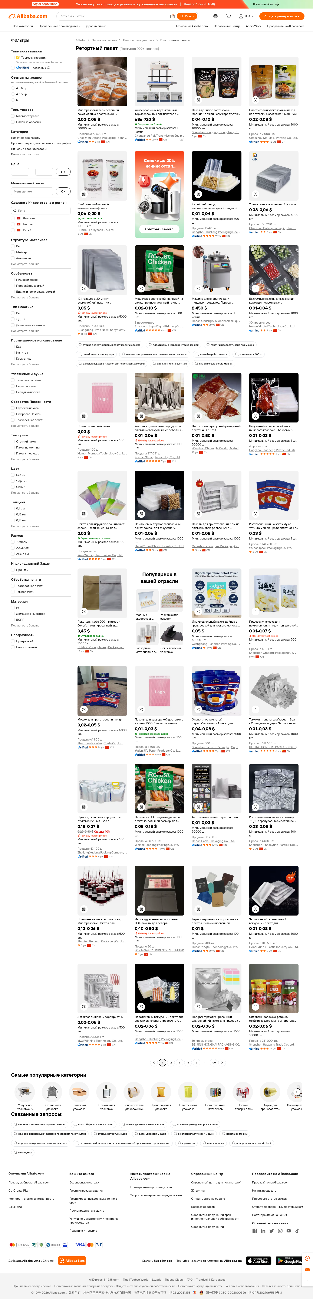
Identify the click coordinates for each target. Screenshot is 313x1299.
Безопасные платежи (84, 1182)
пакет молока (215, 1143)
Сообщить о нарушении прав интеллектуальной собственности (215, 1216)
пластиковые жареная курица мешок (175, 344)
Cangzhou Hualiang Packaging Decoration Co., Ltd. (216, 232)
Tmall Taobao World (135, 1279)
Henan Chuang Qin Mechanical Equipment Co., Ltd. (216, 321)
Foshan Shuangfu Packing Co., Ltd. (157, 457)
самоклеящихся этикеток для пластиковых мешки (114, 363)
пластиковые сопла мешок (215, 363)
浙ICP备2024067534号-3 (265, 1292)
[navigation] (41, 552)
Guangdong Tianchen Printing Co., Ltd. (216, 643)
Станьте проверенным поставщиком (277, 1206)
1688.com (112, 1279)
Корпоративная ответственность (31, 1198)
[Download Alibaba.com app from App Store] (258, 1260)
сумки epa (188, 1143)
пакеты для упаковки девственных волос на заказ (156, 354)
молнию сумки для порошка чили (197, 1124)
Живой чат (198, 1190)
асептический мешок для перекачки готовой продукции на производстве (125, 1143)
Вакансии (15, 1206)
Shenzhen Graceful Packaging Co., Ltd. (274, 652)
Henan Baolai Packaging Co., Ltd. (213, 841)
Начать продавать (264, 1190)
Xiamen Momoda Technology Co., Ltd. (102, 453)
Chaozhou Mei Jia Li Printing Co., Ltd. (273, 137)
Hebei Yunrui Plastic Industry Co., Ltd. (159, 546)
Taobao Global (174, 1279)
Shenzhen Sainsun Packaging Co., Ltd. (216, 747)
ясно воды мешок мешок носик (145, 1124)
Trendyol (202, 1279)
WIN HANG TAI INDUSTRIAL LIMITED (159, 950)
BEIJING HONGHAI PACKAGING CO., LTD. (274, 747)
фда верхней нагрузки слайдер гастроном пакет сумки (52, 1133)
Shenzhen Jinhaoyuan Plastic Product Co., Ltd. (274, 844)
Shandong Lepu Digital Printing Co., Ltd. (159, 326)
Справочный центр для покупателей (216, 1182)
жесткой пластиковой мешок (196, 1133)
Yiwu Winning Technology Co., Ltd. (100, 555)
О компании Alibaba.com (26, 1173)
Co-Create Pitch (19, 1190)
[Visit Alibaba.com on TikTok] (297, 1230)
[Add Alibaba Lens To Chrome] (72, 1260)
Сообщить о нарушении (207, 1226)
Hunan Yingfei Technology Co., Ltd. (272, 326)
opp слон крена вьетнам (172, 363)
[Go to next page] (222, 1062)
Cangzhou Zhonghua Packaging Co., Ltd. (216, 546)
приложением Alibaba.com (222, 1260)
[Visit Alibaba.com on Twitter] (271, 1230)
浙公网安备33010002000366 (226, 1292)
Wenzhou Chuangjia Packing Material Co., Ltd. (216, 448)
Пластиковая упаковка (138, 40)
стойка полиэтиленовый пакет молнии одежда (112, 344)
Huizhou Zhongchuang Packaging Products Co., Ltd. (102, 647)
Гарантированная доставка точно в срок (93, 1200)
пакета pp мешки (236, 1133)
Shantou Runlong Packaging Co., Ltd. (102, 941)
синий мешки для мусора (98, 354)
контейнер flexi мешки (213, 354)
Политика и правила (83, 1230)
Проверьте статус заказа (269, 1198)
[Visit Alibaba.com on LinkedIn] (263, 1230)
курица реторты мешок (112, 1133)
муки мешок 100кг (251, 354)
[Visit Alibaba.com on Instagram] (280, 1230)
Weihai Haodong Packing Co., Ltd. (157, 844)
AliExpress (96, 1279)
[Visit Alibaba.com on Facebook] (254, 1230)
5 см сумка (25, 1152)
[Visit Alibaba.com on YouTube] (288, 1230)
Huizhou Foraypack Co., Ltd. (96, 229)
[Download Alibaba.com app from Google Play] (290, 1260)
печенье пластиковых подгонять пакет (41, 1124)
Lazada (156, 1279)
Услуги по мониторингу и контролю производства (93, 1220)
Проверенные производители (151, 1187)
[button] (172, 16)
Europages (218, 1279)
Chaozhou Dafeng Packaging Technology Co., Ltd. (102, 137)
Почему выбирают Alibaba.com (29, 1182)
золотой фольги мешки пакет (96, 1124)
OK (63, 172)
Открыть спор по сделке (208, 1198)
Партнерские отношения (269, 1215)
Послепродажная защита (86, 1210)
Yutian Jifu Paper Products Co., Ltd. (158, 750)
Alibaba (80, 40)
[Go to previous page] (154, 1062)
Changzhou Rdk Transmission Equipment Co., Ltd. (159, 135)
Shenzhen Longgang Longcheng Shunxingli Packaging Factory (216, 132)
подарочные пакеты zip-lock (253, 1143)
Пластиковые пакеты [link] (175, 40)
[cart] (229, 17)
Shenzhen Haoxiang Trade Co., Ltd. (100, 743)
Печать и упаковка (104, 40)
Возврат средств (203, 1206)
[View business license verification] (195, 1292)
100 (213, 1062)
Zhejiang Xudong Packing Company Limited (102, 852)
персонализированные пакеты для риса (42, 1143)
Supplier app (163, 1260)
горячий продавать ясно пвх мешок (232, 344)
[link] (307, 1258)
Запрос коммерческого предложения (156, 1195)
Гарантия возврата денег (86, 1190)
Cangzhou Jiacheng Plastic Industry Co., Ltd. (274, 450)
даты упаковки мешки (152, 1133)
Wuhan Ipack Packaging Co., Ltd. (270, 548)
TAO (189, 1279)
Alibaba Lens (31, 1260)
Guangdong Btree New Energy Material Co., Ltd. (102, 329)
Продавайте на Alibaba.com (270, 1182)
